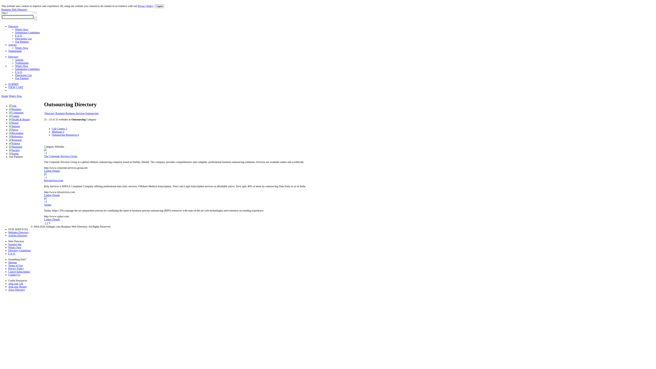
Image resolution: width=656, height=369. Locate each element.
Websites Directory (18, 232)
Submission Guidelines (27, 32)
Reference (17, 136)
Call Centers (59, 128)
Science (16, 143)
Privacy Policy (145, 6)
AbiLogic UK (15, 283)
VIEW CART (15, 87)
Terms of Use (15, 265)
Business (16, 109)
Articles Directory (18, 235)
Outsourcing (92, 113)
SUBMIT (13, 84)
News (15, 129)
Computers (18, 112)
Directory (13, 26)
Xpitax (47, 204)
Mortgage (58, 131)
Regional (17, 140)
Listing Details (52, 170)
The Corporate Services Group (60, 156)
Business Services (75, 113)
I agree (159, 6)
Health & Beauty (21, 119)
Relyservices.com (53, 180)
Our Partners (22, 41)
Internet (16, 126)
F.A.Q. (19, 35)
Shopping (17, 146)
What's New (21, 29)
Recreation (17, 133)
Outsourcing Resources (65, 134)
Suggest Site (15, 244)
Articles (12, 44)
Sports (15, 153)
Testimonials (15, 51)
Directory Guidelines (19, 250)
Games (15, 116)
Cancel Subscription (19, 271)
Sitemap (12, 262)
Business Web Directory (14, 9)
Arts (14, 105)
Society (16, 150)
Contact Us (14, 274)
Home (4, 96)
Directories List (23, 38)
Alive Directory (16, 289)
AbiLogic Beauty (17, 286)
